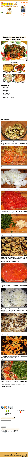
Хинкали (8, 82)
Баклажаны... (19, 72)
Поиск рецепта (24, 2)
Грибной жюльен (8, 72)
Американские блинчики (19, 82)
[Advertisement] (14, 26)
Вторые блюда (22, 14)
